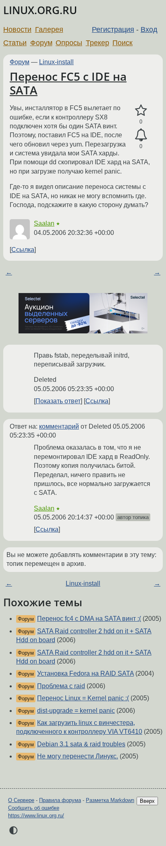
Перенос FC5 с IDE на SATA (68, 83)
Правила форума (60, 800)
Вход (149, 29)
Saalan (44, 223)
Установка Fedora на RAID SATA (85, 673)
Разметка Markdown (110, 800)
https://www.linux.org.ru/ (36, 815)
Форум (41, 43)
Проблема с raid (61, 686)
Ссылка (22, 249)
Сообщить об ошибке (33, 808)
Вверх (147, 801)
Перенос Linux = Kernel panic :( (83, 698)
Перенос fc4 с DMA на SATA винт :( (89, 618)
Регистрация (113, 29)
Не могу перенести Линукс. (77, 756)
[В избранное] (141, 110)
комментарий (59, 426)
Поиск (122, 43)
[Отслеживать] (141, 135)
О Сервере (21, 800)
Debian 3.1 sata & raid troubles (81, 744)
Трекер (97, 43)
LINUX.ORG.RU (40, 10)
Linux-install (56, 62)
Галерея (49, 29)
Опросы (69, 43)
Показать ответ (58, 401)
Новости (17, 29)
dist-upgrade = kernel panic (76, 710)
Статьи (15, 43)
